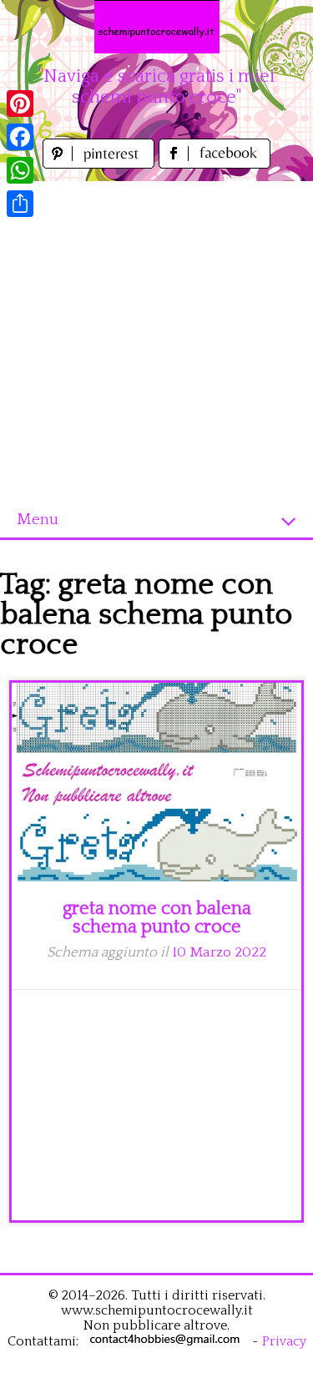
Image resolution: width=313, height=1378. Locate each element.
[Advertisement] (156, 337)
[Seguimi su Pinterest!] (101, 164)
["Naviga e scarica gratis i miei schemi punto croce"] (157, 26)
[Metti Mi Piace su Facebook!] (214, 164)
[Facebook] (20, 137)
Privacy (284, 1341)
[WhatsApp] (20, 170)
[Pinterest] (20, 103)
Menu (37, 519)
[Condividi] (20, 203)
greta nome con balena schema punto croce (157, 917)
